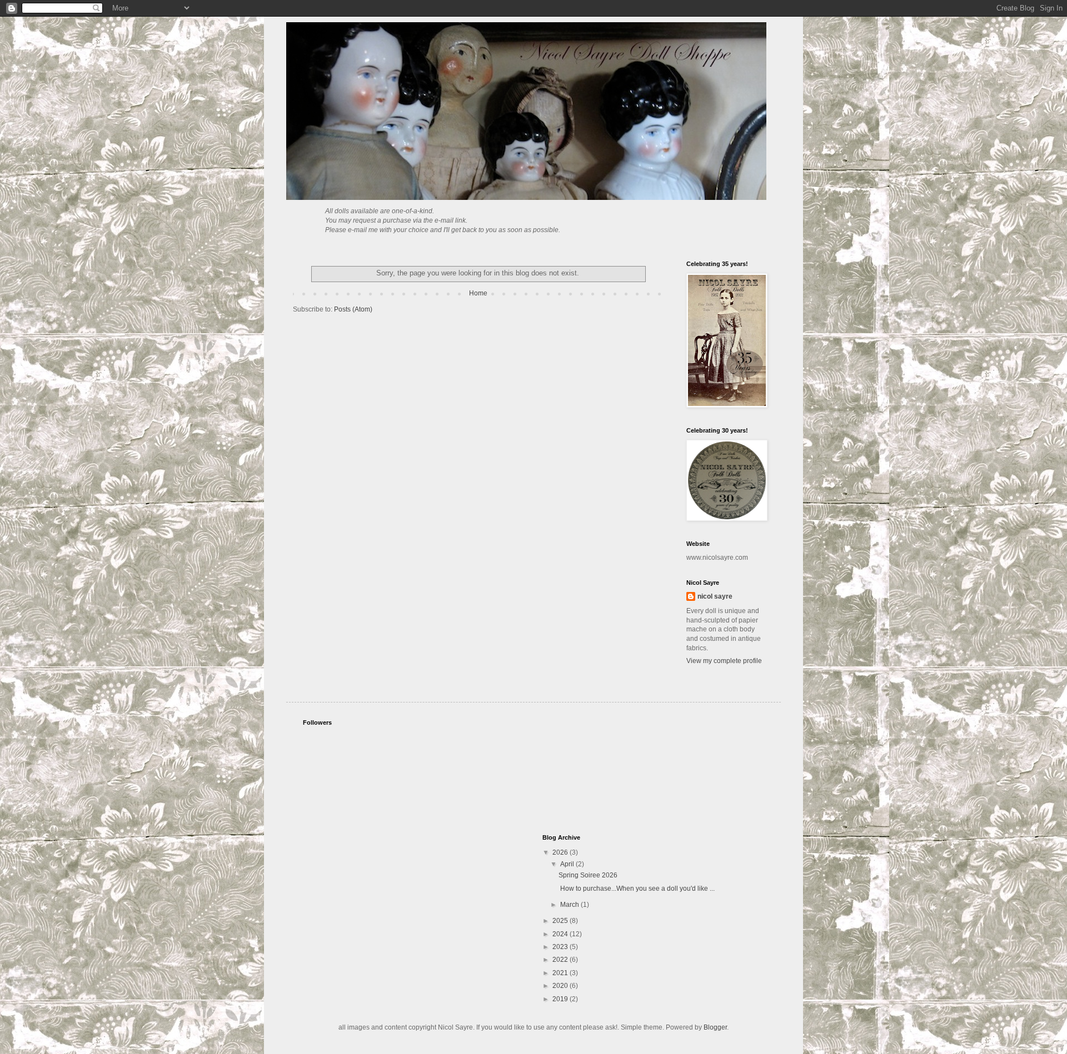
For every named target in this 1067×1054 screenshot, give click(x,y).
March (570, 905)
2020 (561, 986)
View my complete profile (724, 661)
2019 (561, 999)
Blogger (715, 1027)
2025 (561, 921)
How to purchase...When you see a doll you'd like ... (637, 888)
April (568, 864)
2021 (561, 973)
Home (478, 293)
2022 (561, 959)
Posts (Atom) (353, 309)
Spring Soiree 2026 (588, 875)
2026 (561, 852)
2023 (561, 947)
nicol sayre (714, 596)
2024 (561, 934)
